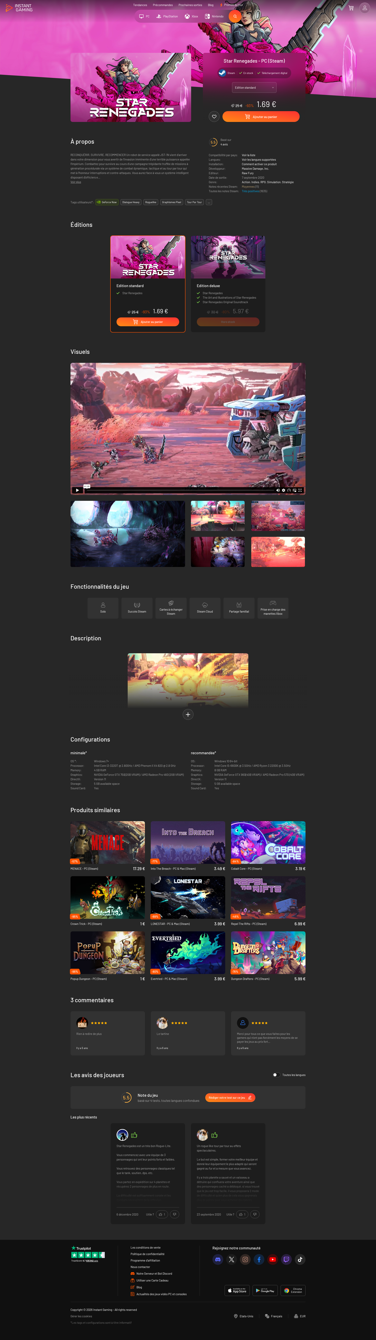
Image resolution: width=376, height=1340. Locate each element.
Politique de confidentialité (147, 1254)
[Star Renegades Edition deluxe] (228, 284)
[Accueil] (19, 8)
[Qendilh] (82, 1023)
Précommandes (163, 5)
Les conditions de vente (146, 1247)
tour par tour (194, 202)
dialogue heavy (130, 202)
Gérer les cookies (81, 1316)
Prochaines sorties (190, 5)
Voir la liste (248, 155)
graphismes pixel (171, 202)
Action (246, 182)
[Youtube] (272, 1259)
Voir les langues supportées (259, 159)
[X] (231, 1259)
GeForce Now (109, 202)
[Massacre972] (243, 1023)
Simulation (274, 182)
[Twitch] (286, 1259)
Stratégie (288, 182)
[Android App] (265, 1290)
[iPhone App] (237, 1290)
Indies (255, 182)
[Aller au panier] (351, 8)
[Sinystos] (122, 1135)
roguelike (150, 202)
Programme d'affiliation (145, 1260)
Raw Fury (248, 173)
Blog (210, 5)
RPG (263, 182)
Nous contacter (140, 1267)
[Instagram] (245, 1259)
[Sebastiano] (162, 1023)
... (209, 202)
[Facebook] (259, 1259)
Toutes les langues (294, 1075)
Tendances (140, 5)
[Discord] (217, 1259)
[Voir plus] (148, 1173)
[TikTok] (300, 1259)
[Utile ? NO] (174, 1214)
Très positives (251, 191)
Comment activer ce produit (259, 164)
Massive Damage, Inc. (255, 168)
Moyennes (248, 186)
